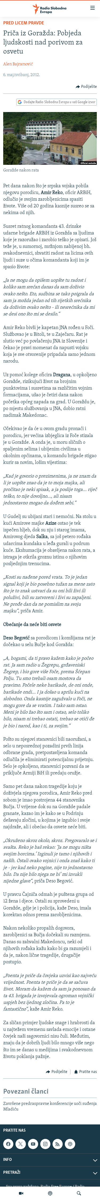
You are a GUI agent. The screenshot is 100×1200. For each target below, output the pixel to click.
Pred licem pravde (23, 23)
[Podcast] (50, 1193)
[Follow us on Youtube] (33, 1144)
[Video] (21, 1193)
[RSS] (58, 1144)
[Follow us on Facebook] (8, 1144)
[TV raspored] (70, 1144)
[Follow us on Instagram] (45, 1144)
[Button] (86, 86)
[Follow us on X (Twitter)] (20, 1144)
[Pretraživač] (79, 1193)
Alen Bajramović (18, 64)
